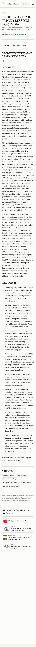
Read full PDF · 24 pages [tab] (19, 46)
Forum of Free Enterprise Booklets (16, 35)
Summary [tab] (7, 46)
